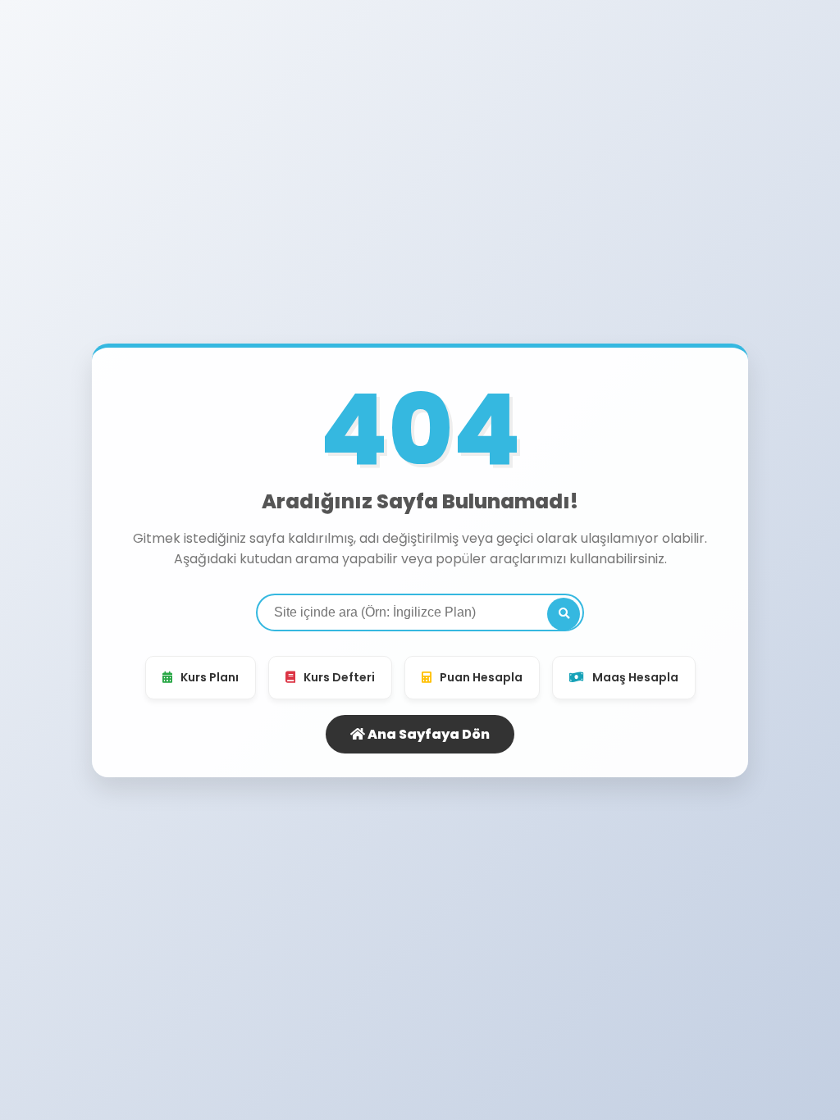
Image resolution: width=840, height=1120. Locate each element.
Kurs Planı (209, 677)
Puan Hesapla (481, 677)
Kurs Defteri (339, 677)
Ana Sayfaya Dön (427, 734)
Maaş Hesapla (635, 677)
